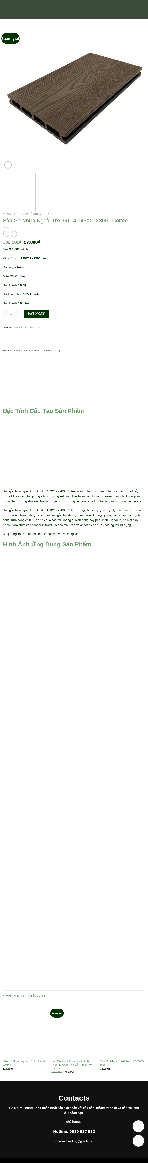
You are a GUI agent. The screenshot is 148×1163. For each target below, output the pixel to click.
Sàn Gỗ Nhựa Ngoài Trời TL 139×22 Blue (122, 1063)
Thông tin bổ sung (27, 350)
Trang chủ (10, 214)
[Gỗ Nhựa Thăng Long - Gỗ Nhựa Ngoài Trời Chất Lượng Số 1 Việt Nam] (74, 9)
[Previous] (10, 98)
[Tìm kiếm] (143, 9)
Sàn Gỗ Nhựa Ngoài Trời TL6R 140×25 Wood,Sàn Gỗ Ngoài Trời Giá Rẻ (71, 1065)
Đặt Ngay (36, 313)
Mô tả (7, 350)
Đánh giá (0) (52, 350)
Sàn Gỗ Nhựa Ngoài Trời (39, 214)
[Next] (137, 98)
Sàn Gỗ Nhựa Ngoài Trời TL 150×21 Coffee (25, 1063)
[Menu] (5, 9)
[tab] (7, 351)
